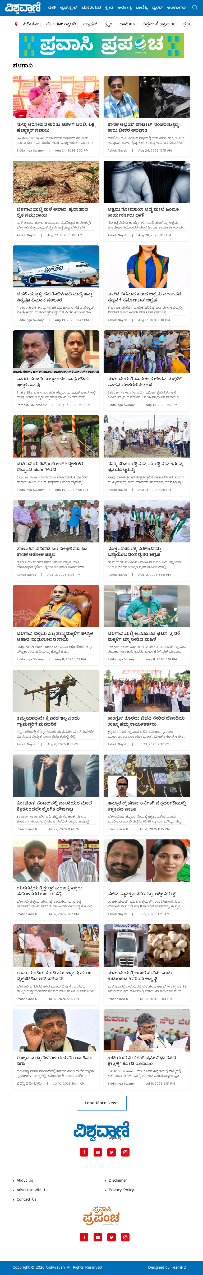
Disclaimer (118, 1181)
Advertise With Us (32, 1190)
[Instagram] (125, 1152)
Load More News (101, 1103)
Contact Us (26, 1200)
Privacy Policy (121, 1190)
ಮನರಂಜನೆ (91, 8)
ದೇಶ (52, 8)
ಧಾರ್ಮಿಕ (127, 24)
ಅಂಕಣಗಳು (176, 8)
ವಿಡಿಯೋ (31, 24)
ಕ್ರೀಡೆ (109, 8)
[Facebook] (84, 1152)
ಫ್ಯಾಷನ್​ (90, 24)
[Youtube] (98, 1152)
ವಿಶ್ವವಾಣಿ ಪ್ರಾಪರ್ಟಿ (158, 24)
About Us (25, 1181)
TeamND (178, 1268)
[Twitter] (112, 1152)
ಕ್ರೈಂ (108, 24)
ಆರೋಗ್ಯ (124, 8)
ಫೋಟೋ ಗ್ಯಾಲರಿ (61, 24)
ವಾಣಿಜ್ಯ (142, 8)
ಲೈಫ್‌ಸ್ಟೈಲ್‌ (68, 8)
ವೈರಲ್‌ (157, 8)
